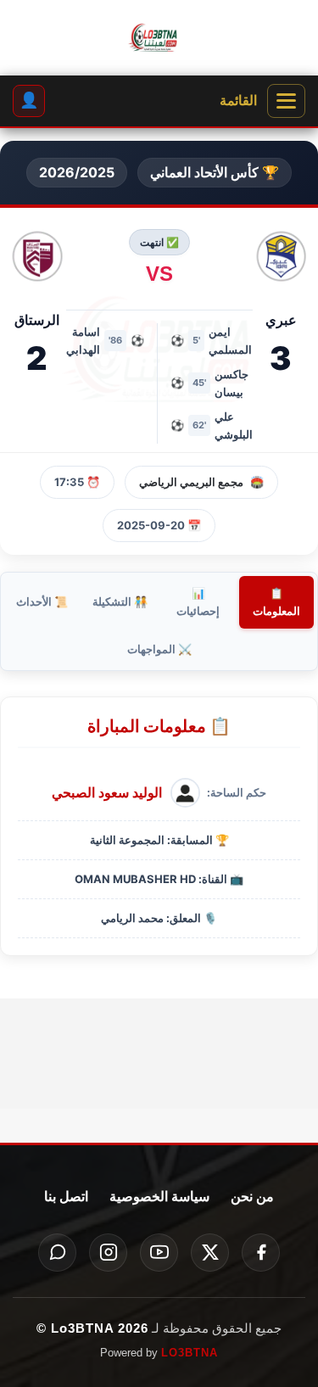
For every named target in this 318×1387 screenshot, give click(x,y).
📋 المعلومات (276, 602)
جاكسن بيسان (231, 383)
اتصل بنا (66, 1196)
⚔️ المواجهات (159, 649)
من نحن (252, 1196)
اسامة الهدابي (83, 340)
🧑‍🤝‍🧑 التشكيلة (120, 601)
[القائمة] (286, 101)
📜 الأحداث (42, 601)
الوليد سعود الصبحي (107, 792)
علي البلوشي (234, 425)
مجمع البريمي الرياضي (191, 482)
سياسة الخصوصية (159, 1196)
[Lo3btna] (159, 38)
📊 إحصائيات (198, 602)
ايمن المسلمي (230, 340)
